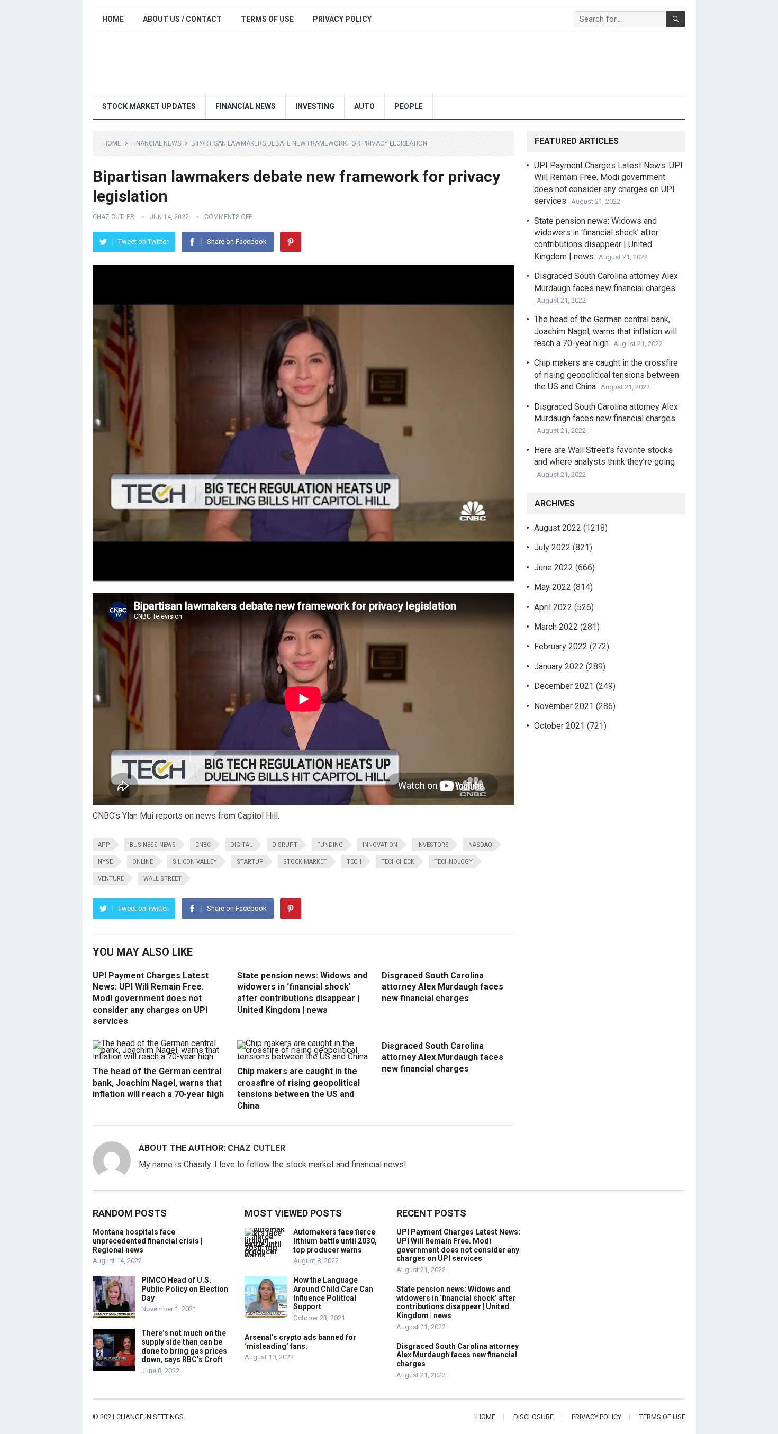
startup (250, 861)
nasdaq (480, 844)
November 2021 (564, 706)
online (142, 861)
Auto (364, 106)
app (104, 844)
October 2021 (559, 726)
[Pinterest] (290, 242)
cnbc (203, 844)
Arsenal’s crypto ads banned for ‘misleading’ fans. (300, 1341)
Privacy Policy (342, 19)
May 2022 (552, 587)
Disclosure (533, 1417)
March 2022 (556, 627)
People (408, 106)
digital (241, 844)
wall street (162, 878)
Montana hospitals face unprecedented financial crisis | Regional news (147, 1241)
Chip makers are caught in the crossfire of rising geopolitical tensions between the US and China (606, 375)
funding (330, 844)
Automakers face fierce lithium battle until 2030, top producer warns (335, 1241)
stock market (305, 861)
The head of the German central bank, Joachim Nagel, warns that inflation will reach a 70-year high (158, 1082)
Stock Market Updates (149, 106)
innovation (380, 844)
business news (153, 844)
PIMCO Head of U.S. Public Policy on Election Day (184, 1289)
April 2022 (553, 607)
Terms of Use (267, 19)
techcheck (397, 861)
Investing (314, 106)
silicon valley (195, 861)
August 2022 (557, 528)
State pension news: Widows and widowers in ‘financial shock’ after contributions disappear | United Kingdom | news (455, 1302)
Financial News (245, 106)
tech (354, 861)
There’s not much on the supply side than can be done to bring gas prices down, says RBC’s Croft (184, 1346)
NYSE (105, 861)
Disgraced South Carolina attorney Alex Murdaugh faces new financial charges (442, 986)
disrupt (284, 844)
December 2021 (564, 686)
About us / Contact (182, 19)
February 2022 (560, 646)
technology (453, 861)
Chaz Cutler (113, 217)
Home (113, 19)
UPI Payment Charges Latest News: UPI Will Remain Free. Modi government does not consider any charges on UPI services (151, 998)
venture (111, 878)
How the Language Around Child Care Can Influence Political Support (333, 1293)
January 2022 (559, 666)
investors (433, 844)
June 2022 (553, 567)
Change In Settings (150, 1417)
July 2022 (552, 547)
